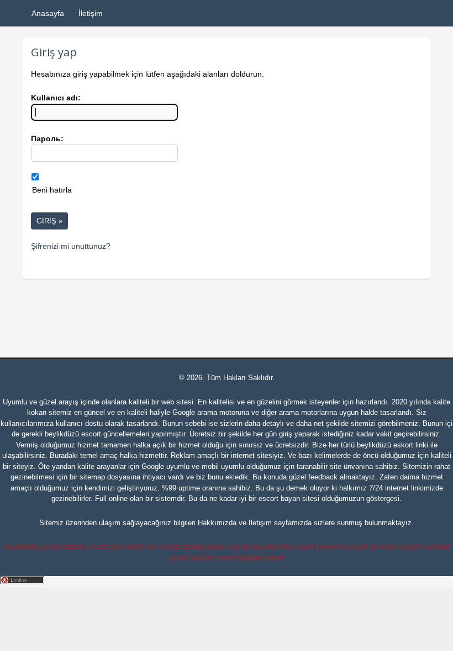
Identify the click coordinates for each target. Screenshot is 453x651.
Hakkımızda (217, 523)
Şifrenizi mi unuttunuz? (70, 246)
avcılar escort (213, 557)
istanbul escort (260, 557)
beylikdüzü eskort (385, 445)
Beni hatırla (52, 189)
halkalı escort (84, 546)
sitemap (92, 477)
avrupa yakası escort (215, 546)
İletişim (90, 13)
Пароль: (47, 138)
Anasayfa (47, 13)
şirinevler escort (341, 546)
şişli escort (125, 546)
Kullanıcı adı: (56, 97)
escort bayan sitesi (289, 498)
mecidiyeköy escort (282, 546)
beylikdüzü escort (73, 434)
